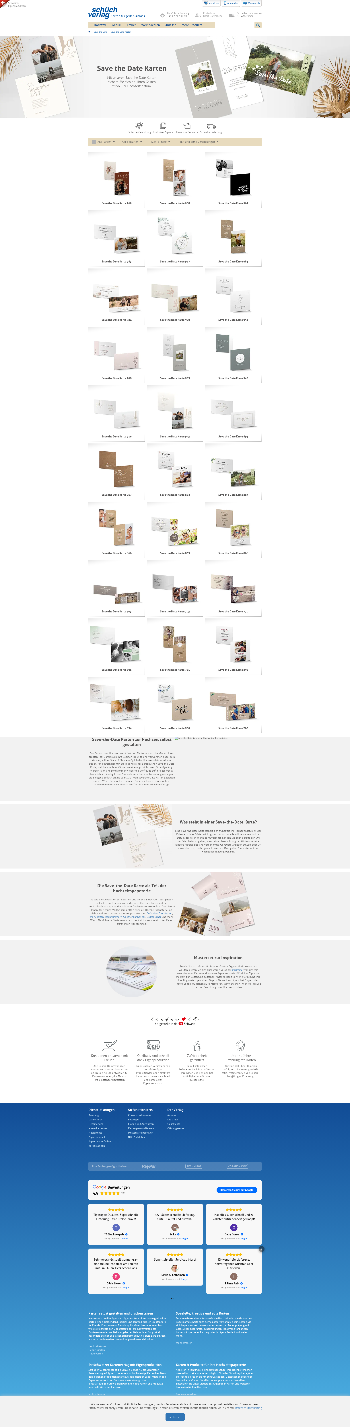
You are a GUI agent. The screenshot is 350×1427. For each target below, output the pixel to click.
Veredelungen (96, 1145)
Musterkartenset (97, 1128)
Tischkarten (165, 913)
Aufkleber (152, 913)
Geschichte (173, 1124)
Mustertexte (95, 1132)
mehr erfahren (184, 1342)
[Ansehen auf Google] (116, 1227)
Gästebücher (154, 916)
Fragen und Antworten (141, 1124)
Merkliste (214, 3)
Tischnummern (113, 916)
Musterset (238, 970)
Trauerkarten (95, 1353)
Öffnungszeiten (176, 1128)
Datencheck (95, 1119)
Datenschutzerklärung (248, 1408)
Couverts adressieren (140, 1115)
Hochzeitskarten (97, 1346)
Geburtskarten (96, 1350)
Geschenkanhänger (134, 916)
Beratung (93, 1115)
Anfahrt (171, 1115)
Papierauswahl (96, 1137)
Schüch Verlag (116, 13)
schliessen (175, 1417)
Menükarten (97, 916)
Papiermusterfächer (99, 1141)
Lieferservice (95, 1124)
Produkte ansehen (186, 1394)
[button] (88, 1249)
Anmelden (232, 3)
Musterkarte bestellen (140, 1132)
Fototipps (133, 1119)
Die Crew (172, 1119)
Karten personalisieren (141, 1128)
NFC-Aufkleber (136, 1137)
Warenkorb (254, 3)
